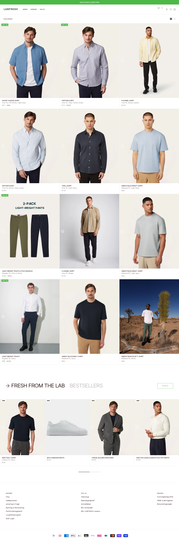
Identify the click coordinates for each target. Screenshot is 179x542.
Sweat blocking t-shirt (132, 186)
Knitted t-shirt (9, 458)
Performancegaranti (14, 511)
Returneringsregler (164, 504)
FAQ (7, 497)
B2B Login (10, 518)
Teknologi (85, 497)
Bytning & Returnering (15, 508)
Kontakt (9, 493)
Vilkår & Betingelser (165, 500)
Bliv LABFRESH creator (90, 511)
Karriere (160, 493)
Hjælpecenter (11, 500)
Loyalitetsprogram (13, 515)
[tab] (36, 386)
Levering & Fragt (12, 504)
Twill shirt (67, 186)
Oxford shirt (68, 100)
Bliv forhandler (87, 508)
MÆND (25, 9)
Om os (83, 493)
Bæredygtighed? (88, 500)
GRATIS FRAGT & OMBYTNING (89, 2)
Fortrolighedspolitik (165, 497)
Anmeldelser (86, 504)
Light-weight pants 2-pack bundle (17, 271)
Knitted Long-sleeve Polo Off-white (152, 458)
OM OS (42, 9)
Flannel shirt (127, 100)
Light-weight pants (10, 356)
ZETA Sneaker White (55, 458)
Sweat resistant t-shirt (132, 356)
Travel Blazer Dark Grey (103, 458)
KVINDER (34, 9)
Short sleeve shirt (10, 100)
